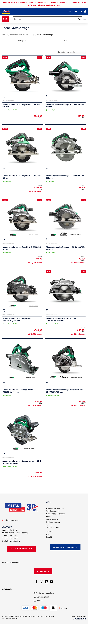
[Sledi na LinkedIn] (46, 582)
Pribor (48, 516)
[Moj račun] (82, 11)
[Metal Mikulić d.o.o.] (13, 11)
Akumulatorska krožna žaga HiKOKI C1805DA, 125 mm (21, 105)
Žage (32, 35)
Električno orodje (52, 511)
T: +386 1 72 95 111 (10, 535)
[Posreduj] (79, 19)
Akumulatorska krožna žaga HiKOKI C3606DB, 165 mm (21, 248)
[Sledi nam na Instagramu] (41, 582)
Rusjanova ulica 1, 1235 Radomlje (15, 533)
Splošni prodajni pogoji (11, 562)
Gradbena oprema (53, 522)
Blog (47, 534)
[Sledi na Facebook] (36, 582)
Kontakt (49, 537)
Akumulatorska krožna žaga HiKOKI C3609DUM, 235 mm (61, 319)
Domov (5, 35)
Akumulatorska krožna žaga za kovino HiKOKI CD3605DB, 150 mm (21, 462)
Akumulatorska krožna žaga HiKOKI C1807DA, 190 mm (65, 177)
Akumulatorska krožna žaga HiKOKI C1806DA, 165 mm (65, 105)
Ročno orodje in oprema (55, 514)
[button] (85, 11)
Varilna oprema (52, 519)
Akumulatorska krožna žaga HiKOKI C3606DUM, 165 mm (17, 319)
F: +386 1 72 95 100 (10, 538)
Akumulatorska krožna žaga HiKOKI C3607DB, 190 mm (65, 248)
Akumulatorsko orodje (19, 35)
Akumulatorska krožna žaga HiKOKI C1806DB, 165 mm (21, 177)
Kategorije (22, 40)
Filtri (66, 40)
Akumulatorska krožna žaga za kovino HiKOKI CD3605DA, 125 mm (65, 391)
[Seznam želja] (76, 11)
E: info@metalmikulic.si (11, 541)
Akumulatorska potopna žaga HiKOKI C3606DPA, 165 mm (17, 391)
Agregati (49, 525)
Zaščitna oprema (52, 527)
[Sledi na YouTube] (51, 582)
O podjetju (50, 531)
